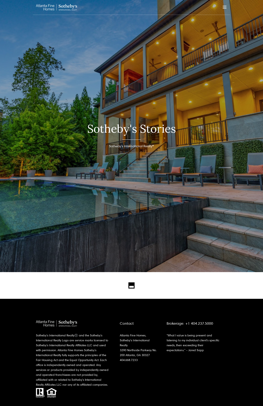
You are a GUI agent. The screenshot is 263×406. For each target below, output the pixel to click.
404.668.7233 (129, 360)
